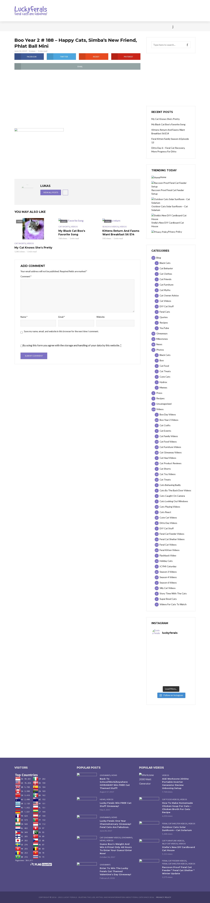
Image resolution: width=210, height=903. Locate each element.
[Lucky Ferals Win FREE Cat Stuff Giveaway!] (87, 803)
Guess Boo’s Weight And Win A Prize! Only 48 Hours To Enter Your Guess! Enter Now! (116, 849)
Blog (41, 26)
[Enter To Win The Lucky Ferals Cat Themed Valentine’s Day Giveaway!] (87, 869)
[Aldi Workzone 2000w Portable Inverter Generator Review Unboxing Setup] (149, 779)
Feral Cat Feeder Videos (174, 860)
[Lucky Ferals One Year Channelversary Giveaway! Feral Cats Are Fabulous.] (87, 821)
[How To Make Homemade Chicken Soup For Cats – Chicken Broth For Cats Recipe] (149, 803)
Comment (26, 276)
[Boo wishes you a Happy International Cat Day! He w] (180, 656)
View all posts (50, 192)
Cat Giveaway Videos (110, 837)
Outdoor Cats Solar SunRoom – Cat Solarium (177, 829)
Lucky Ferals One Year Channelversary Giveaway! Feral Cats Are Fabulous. (115, 824)
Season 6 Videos (110, 226)
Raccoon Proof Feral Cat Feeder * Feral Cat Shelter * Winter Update (178, 870)
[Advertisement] (77, 99)
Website (100, 317)
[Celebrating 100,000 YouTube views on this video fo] (180, 679)
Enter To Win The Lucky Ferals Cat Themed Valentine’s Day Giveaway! (115, 871)
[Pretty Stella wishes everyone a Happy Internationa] (161, 668)
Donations (84, 26)
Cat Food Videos (170, 799)
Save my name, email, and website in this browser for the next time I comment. (61, 331)
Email (61, 317)
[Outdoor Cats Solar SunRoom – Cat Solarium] (149, 827)
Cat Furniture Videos (173, 840)
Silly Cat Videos (170, 843)
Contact (112, 26)
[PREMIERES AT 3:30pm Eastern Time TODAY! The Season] (180, 645)
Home (17, 26)
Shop (99, 26)
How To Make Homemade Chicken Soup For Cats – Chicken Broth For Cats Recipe (177, 808)
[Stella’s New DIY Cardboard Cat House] (149, 845)
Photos (67, 26)
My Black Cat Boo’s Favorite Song (71, 232)
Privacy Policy (163, 897)
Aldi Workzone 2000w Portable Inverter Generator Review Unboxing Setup (175, 783)
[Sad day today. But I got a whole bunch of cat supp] (161, 656)
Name (24, 317)
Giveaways (105, 775)
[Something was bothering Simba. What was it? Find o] (180, 668)
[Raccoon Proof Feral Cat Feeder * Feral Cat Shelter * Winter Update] (149, 865)
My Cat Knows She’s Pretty (33, 247)
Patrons (141, 26)
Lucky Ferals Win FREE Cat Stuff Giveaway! (115, 804)
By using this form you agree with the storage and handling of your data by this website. (72, 345)
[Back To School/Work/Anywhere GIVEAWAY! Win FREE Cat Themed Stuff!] (87, 779)
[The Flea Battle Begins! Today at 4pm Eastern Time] (161, 645)
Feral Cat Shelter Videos (174, 823)
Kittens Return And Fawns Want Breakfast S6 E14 (120, 232)
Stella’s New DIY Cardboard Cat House (178, 849)
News (29, 26)
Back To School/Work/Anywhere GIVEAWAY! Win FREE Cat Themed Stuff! (115, 783)
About (127, 26)
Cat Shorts (20, 243)
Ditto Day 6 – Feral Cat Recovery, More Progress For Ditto (168, 149)
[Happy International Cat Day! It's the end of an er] (161, 679)
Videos (53, 26)
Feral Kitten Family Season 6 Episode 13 (170, 140)
